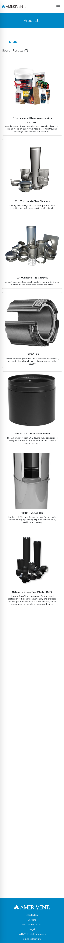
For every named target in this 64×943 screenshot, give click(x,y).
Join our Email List (32, 924)
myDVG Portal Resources (32, 934)
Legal (32, 929)
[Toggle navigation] (58, 6)
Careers (32, 919)
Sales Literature (32, 939)
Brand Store (32, 915)
